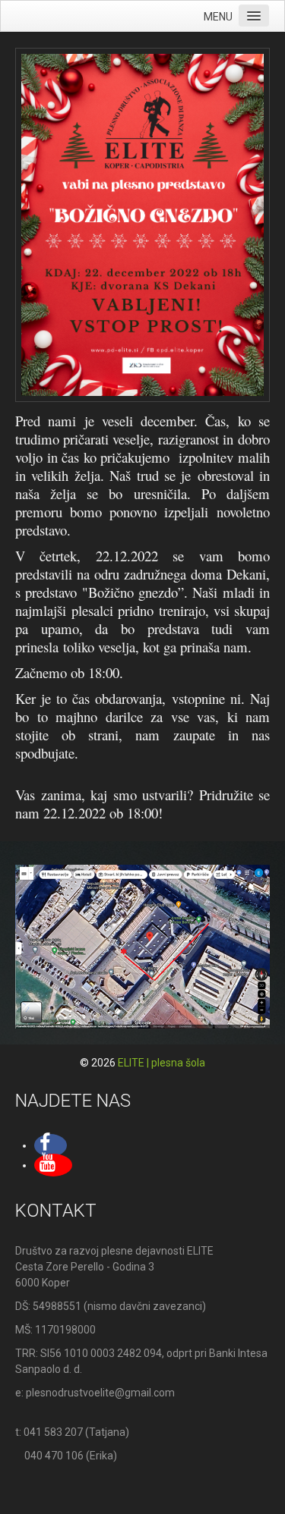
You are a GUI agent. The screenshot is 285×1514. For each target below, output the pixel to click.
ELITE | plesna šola (161, 1063)
